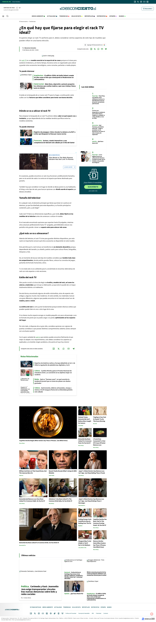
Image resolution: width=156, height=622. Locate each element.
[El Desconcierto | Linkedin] (147, 2)
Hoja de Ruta (76, 16)
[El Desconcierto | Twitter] (138, 1)
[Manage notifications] (151, 614)
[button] (147, 8)
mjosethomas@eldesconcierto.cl (126, 618)
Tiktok (54, 613)
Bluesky (62, 613)
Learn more (68, 167)
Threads (58, 613)
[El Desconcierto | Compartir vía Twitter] (95, 49)
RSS (93, 613)
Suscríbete (93, 187)
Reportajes (89, 16)
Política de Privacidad (71, 613)
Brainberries (54, 155)
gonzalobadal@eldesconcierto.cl (23, 619)
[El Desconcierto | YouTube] (144, 1)
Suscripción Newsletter (84, 613)
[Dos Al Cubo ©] (148, 620)
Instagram (39, 613)
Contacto (105, 613)
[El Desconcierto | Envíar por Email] (102, 49)
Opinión (112, 16)
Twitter (35, 613)
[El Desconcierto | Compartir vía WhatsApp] (98, 49)
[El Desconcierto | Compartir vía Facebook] (91, 49)
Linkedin (47, 613)
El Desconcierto (23, 21)
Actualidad (51, 16)
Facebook (31, 613)
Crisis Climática (16, 2)
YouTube (43, 613)
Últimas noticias (35, 607)
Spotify (51, 613)
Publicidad (98, 613)
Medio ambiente (37, 16)
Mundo (121, 16)
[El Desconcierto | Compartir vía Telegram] (106, 49)
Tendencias (63, 16)
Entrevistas (101, 16)
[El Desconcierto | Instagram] (141, 2)
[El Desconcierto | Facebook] (135, 2)
